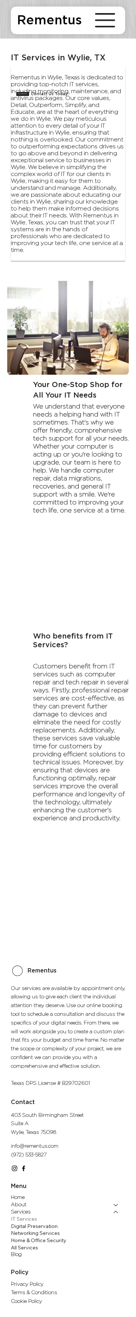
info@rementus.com (34, 1146)
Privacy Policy (27, 1284)
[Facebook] (23, 1168)
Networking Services (35, 1233)
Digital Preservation (34, 1226)
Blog (16, 1254)
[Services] (116, 1212)
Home (18, 1197)
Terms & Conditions (34, 1292)
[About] (116, 1205)
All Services (24, 1247)
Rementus (49, 20)
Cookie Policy (26, 1301)
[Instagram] (14, 1168)
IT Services (24, 1219)
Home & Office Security (38, 1240)
